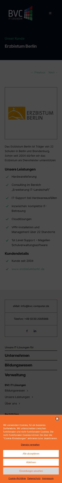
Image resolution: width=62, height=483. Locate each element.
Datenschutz (34, 478)
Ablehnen (31, 462)
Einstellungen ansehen (31, 471)
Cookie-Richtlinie (17, 478)
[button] (57, 418)
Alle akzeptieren (31, 453)
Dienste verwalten (30, 444)
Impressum (48, 478)
